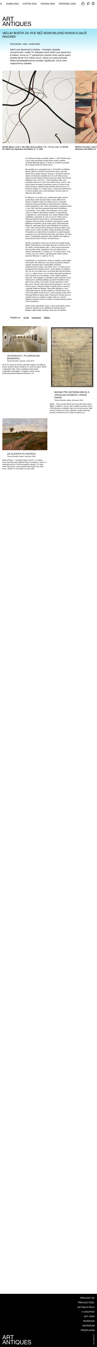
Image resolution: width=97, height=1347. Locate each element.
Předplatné (88, 1330)
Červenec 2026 (67, 3)
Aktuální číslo (86, 1307)
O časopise (88, 1311)
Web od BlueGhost (94, 1339)
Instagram (88, 1325)
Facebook (89, 1320)
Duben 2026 (12, 3)
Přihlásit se (87, 1297)
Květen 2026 (30, 3)
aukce (25, 44)
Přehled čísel (86, 1302)
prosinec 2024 (34, 44)
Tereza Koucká (15, 44)
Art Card (89, 1316)
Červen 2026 (48, 3)
